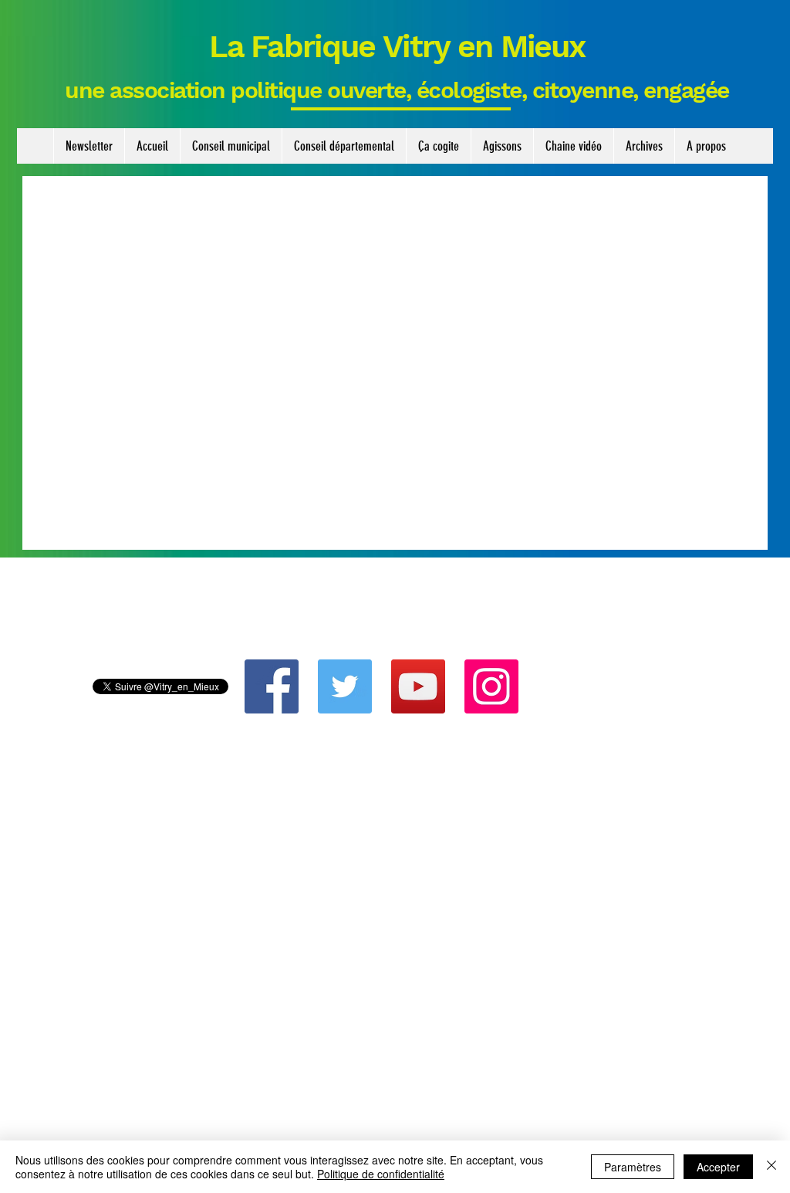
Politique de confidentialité (380, 1173)
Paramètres (632, 1166)
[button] (231, 146)
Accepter (718, 1166)
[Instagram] (491, 686)
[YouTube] (418, 686)
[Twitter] (345, 686)
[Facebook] (272, 686)
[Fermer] (771, 1167)
